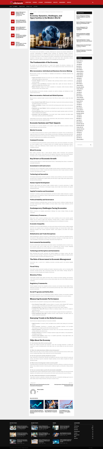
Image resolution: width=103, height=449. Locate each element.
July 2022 (78, 115)
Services (69, 2)
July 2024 (78, 90)
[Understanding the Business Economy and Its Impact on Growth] (56, 441)
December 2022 (80, 111)
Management (62, 2)
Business (35, 2)
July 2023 (78, 102)
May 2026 (78, 66)
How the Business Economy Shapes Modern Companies (51, 411)
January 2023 (79, 109)
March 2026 (79, 69)
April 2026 (78, 67)
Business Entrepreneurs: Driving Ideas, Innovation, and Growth (22, 440)
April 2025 (78, 81)
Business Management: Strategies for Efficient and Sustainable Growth (21, 21)
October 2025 (79, 74)
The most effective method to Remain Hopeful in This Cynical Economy (37, 411)
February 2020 (79, 139)
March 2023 (79, 108)
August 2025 (79, 76)
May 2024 (78, 94)
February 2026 (79, 71)
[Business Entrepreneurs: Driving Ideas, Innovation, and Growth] (13, 441)
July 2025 (78, 78)
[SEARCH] (90, 145)
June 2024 (79, 92)
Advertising (28, 2)
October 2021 (79, 127)
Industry (55, 2)
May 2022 (78, 118)
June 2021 (79, 134)
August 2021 (79, 130)
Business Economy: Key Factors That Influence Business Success (64, 427)
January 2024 (79, 97)
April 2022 (78, 120)
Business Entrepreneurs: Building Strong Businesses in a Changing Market (21, 36)
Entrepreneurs (48, 2)
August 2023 (79, 101)
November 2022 (80, 113)
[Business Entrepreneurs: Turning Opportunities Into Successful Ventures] (13, 435)
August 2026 (79, 60)
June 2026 (79, 64)
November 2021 (80, 125)
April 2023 (78, 106)
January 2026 (79, 73)
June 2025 (79, 80)
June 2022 (79, 116)
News (75, 436)
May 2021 (78, 135)
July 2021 (78, 132)
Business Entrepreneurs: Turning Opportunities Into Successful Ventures (21, 44)
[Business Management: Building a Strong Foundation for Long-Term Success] (34, 428)
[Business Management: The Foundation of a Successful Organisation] (34, 441)
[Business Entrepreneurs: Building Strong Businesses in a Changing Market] (13, 428)
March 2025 (79, 83)
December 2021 (80, 123)
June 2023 (79, 104)
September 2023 (80, 99)
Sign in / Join (29, 6)
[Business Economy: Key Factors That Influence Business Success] (56, 428)
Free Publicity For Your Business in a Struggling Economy (64, 411)
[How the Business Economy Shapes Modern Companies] (56, 435)
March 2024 (79, 95)
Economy (41, 2)
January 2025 (79, 85)
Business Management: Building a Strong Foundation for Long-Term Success (21, 14)
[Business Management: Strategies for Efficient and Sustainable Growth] (34, 435)
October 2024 (79, 88)
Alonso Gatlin (33, 19)
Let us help (35, 6)
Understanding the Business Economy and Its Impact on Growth (66, 440)
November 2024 (80, 87)
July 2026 (78, 62)
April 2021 (78, 137)
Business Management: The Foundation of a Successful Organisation (21, 28)
